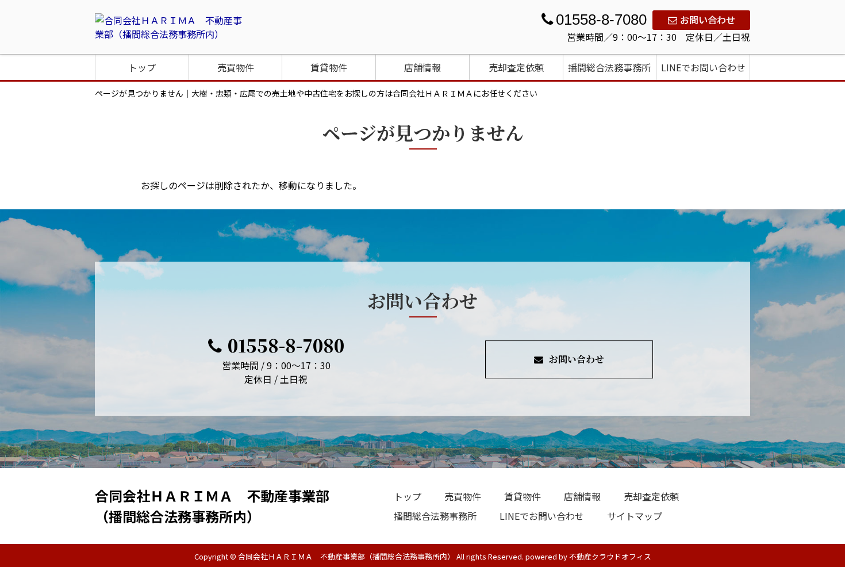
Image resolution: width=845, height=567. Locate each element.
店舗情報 (422, 67)
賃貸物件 (328, 67)
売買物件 (235, 67)
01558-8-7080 (286, 345)
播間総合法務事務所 (609, 67)
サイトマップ (634, 516)
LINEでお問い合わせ (703, 67)
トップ (142, 67)
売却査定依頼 (516, 67)
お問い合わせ (707, 19)
